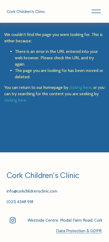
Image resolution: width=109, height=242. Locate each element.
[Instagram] (13, 220)
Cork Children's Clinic (26, 11)
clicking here (80, 87)
